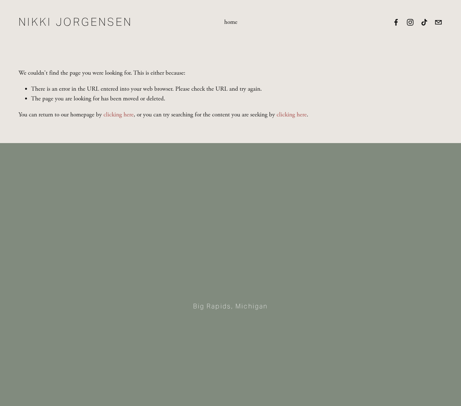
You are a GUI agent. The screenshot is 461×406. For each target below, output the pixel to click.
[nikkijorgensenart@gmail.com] (438, 22)
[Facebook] (396, 22)
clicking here (118, 115)
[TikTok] (424, 22)
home (230, 22)
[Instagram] (410, 22)
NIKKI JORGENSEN (76, 22)
